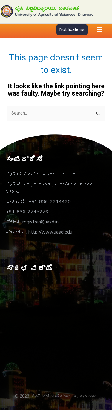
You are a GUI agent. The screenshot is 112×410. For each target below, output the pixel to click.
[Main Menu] (99, 30)
